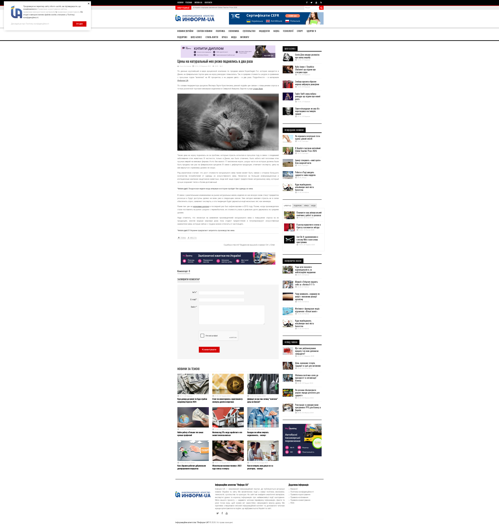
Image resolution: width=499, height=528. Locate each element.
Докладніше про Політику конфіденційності (30, 24)
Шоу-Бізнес (196, 37)
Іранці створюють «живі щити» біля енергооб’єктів (212, 7)
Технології (288, 31)
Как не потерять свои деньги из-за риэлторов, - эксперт (260, 467)
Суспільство (249, 31)
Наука (276, 31)
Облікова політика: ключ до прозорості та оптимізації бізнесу (306, 378)
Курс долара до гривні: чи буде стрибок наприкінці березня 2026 (192, 400)
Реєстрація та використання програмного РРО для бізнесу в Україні (308, 408)
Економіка (234, 31)
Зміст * (194, 307)
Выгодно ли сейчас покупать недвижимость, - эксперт (258, 433)
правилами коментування (69, 12)
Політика (220, 31)
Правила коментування (300, 500)
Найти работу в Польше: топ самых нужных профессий (190, 433)
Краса (225, 37)
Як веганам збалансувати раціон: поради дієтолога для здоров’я (307, 393)
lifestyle (287, 205)
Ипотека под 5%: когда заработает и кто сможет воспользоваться (227, 433)
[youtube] (316, 2)
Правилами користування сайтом (52, 9)
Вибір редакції (183, 7)
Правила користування (300, 495)
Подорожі (182, 37)
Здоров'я (311, 31)
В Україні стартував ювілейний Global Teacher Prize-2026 (307, 149)
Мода (234, 37)
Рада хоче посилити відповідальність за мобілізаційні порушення (305, 270)
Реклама (188, 2)
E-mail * (193, 300)
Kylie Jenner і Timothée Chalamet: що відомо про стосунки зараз (305, 70)
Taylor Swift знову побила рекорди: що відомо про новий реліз (307, 97)
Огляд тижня (291, 342)
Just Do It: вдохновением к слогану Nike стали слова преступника (307, 240)
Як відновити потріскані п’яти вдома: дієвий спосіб (307, 137)
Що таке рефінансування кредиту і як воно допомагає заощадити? (307, 351)
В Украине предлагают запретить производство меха (211, 230)
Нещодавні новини (294, 130)
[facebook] (306, 2)
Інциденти (264, 31)
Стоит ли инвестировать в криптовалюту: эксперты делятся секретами (227, 400)
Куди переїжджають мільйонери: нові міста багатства (304, 187)
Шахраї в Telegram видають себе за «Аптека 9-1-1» (306, 283)
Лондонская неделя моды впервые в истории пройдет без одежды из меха (220, 189)
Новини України (185, 31)
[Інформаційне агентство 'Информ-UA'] (194, 18)
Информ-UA (182, 81)
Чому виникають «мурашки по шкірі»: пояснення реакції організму (307, 297)
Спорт (300, 31)
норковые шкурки (201, 206)
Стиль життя (212, 37)
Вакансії (293, 489)
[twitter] (311, 2)
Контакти (208, 2)
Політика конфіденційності (302, 492)
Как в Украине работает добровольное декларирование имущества (191, 467)
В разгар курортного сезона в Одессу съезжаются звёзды (309, 226)
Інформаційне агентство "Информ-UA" (192, 522)
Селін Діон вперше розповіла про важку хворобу (307, 56)
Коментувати (209, 350)
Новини (180, 2)
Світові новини (204, 31)
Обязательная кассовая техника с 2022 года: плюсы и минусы (226, 467)
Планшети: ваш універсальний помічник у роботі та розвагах (309, 214)
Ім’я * (194, 292)
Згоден (79, 24)
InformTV (244, 37)
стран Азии (258, 89)
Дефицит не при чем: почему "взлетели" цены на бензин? (262, 400)
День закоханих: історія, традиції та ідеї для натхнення (308, 364)
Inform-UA (198, 2)
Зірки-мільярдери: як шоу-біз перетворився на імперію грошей (307, 111)
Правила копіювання (299, 497)
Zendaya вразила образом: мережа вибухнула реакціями (307, 83)
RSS (292, 503)
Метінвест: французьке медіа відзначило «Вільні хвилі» (307, 310)
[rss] (321, 2)
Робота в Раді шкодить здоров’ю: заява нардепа (305, 173)
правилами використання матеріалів (39, 12)
